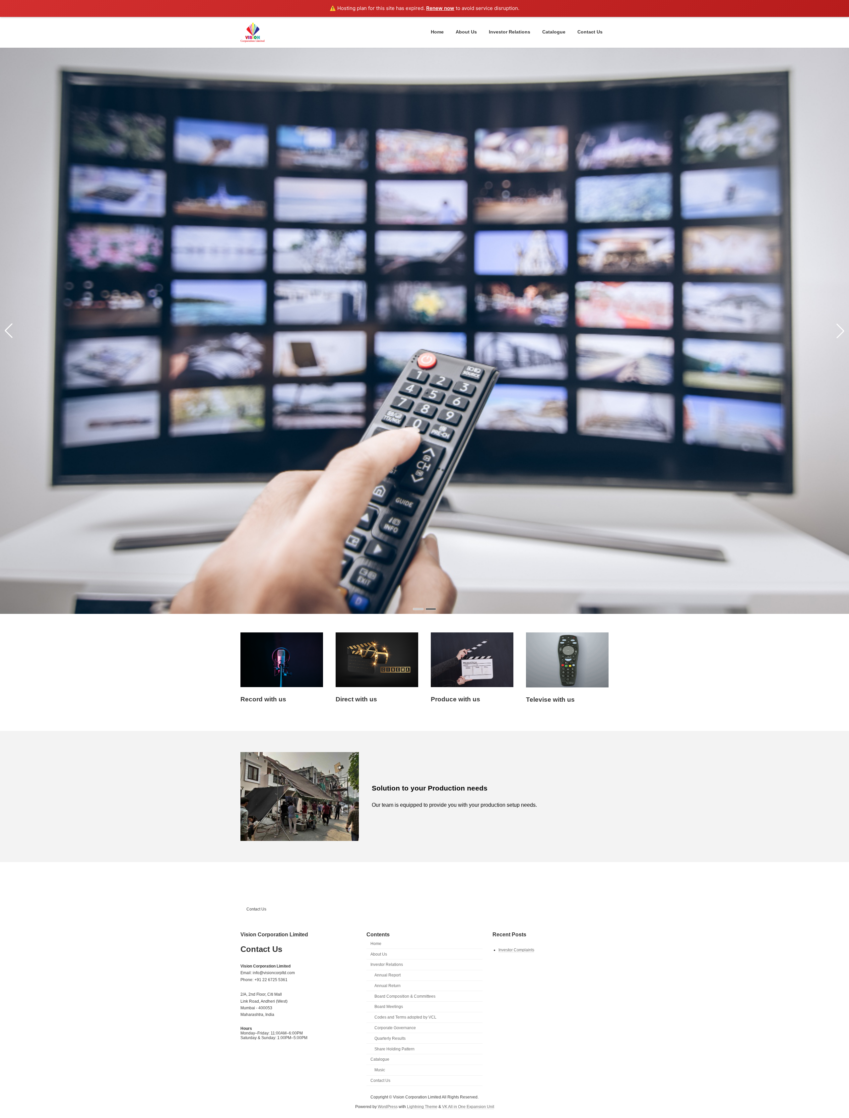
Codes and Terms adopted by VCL (405, 1017)
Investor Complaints (516, 949)
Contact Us (256, 909)
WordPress (388, 1106)
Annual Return (387, 985)
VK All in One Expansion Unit (468, 1106)
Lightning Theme (422, 1106)
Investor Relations (386, 964)
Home (375, 943)
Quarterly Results (390, 1038)
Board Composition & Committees (404, 996)
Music (379, 1070)
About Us (378, 954)
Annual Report (387, 975)
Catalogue (379, 1059)
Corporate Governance (395, 1028)
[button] (418, 609)
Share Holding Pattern (394, 1048)
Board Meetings (388, 1006)
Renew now (440, 8)
